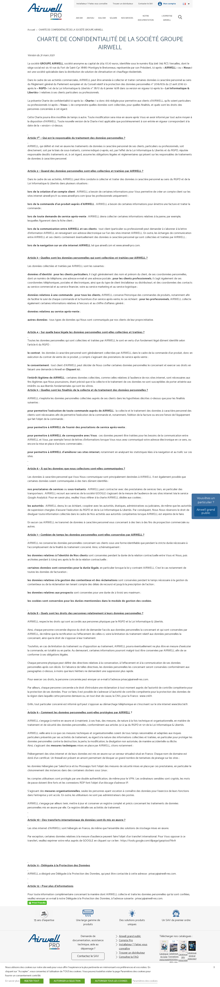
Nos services (127, 18)
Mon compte (169, 3)
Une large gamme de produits (88, 922)
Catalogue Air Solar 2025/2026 (164, 956)
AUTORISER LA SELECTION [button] (67, 981)
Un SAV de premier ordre (176, 920)
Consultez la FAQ (129, 957)
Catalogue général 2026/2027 (192, 955)
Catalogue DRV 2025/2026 (183, 957)
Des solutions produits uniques (132, 922)
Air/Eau (90, 18)
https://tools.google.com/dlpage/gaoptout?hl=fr (148, 840)
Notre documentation (146, 18)
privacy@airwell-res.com (134, 679)
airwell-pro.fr (50, 196)
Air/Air (79, 18)
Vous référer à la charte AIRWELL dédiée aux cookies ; (111, 497)
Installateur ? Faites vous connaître (91, 3)
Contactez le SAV (88, 956)
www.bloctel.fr (180, 704)
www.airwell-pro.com (73, 196)
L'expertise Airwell (167, 18)
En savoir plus (12, 981)
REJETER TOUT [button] (31, 981)
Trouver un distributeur (123, 3)
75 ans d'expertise (44, 920)
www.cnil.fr (146, 696)
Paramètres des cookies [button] (145, 981)
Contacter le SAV (145, 3)
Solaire (113, 18)
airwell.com (106, 245)
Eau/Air (102, 18)
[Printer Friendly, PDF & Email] (37, 904)
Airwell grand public (206, 511)
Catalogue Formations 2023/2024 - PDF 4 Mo (173, 958)
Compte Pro (126, 940)
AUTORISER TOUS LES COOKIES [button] (111, 981)
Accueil (31, 30)
